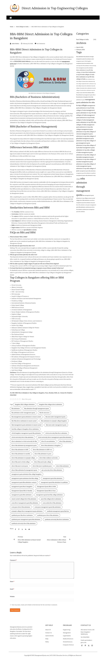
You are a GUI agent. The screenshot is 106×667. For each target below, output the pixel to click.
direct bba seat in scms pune (20, 466)
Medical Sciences (68, 638)
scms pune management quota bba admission (48, 507)
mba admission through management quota (83, 186)
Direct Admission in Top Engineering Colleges (55, 8)
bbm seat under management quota (56, 425)
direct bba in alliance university (48, 458)
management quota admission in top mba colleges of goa (86, 141)
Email (12, 589)
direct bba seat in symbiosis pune (42, 466)
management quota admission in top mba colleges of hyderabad (86, 145)
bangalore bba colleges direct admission (50, 404)
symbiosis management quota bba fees (58, 511)
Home (11, 26)
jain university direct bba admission (52, 470)
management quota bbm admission (22, 495)
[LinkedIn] (26, 529)
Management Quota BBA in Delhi (46, 486)
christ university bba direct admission (56, 433)
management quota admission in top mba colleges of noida (86, 164)
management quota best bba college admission (49, 495)
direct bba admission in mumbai (21, 453)
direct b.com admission (48, 441)
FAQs (46, 638)
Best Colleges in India (22, 26)
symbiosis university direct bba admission (24, 523)
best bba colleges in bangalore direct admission (25, 429)
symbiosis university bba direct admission (57, 519)
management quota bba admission (52, 478)
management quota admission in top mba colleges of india (85, 150)
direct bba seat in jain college (42, 462)
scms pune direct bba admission (21, 507)
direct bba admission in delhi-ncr (42, 449)
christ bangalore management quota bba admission (26, 433)
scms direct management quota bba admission (25, 503)
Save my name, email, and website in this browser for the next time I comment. (34, 605)
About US (48, 629)
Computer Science (68, 645)
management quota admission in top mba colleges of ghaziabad (86, 136)
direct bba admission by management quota (24, 445)
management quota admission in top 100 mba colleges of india (86, 122)
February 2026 (80, 49)
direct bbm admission (62, 466)
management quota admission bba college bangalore (27, 474)
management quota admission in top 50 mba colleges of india (85, 117)
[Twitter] (22, 529)
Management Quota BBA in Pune (46, 490)
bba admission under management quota (23, 412)
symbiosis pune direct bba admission (47, 515)
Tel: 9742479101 (85, 637)
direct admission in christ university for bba (24, 441)
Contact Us (48, 632)
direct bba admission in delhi (20, 449)
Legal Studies (67, 635)
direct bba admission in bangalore (51, 445)
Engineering (66, 629)
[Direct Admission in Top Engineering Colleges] (10, 17)
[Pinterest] (19, 529)
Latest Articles (49, 635)
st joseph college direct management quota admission (27, 511)
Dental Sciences (67, 642)
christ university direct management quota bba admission (54, 437)
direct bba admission (65, 441)
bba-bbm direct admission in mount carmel (24, 421)
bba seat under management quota (55, 417)
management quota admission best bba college (25, 478)
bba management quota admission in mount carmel (26, 417)
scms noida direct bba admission (52, 503)
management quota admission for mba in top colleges (85, 102)
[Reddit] (29, 529)
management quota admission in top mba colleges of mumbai (86, 159)
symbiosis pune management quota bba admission (26, 519)
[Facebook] (15, 529)
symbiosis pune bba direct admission (22, 515)
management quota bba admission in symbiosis (54, 482)
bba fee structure (44, 412)
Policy (47, 642)
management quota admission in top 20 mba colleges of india (86, 112)
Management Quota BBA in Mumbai (22, 490)
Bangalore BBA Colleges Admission (25, 404)
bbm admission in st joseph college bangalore (54, 421)
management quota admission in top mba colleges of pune (86, 168)
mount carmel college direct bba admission (24, 499)
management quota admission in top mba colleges (85, 127)
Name (12, 581)
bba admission (16, 408)
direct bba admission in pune (43, 453)
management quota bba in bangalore (22, 486)
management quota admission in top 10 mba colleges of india (85, 108)
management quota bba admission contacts (24, 482)
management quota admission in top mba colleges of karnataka (86, 155)
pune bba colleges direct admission (51, 499)
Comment (13, 560)
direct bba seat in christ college (21, 462)
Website (12, 596)
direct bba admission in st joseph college (23, 458)
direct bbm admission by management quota (24, 470)
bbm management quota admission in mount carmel (26, 425)
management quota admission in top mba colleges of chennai (86, 132)
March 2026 (79, 47)
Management (67, 632)
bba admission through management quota (36, 408)
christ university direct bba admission (22, 437)
